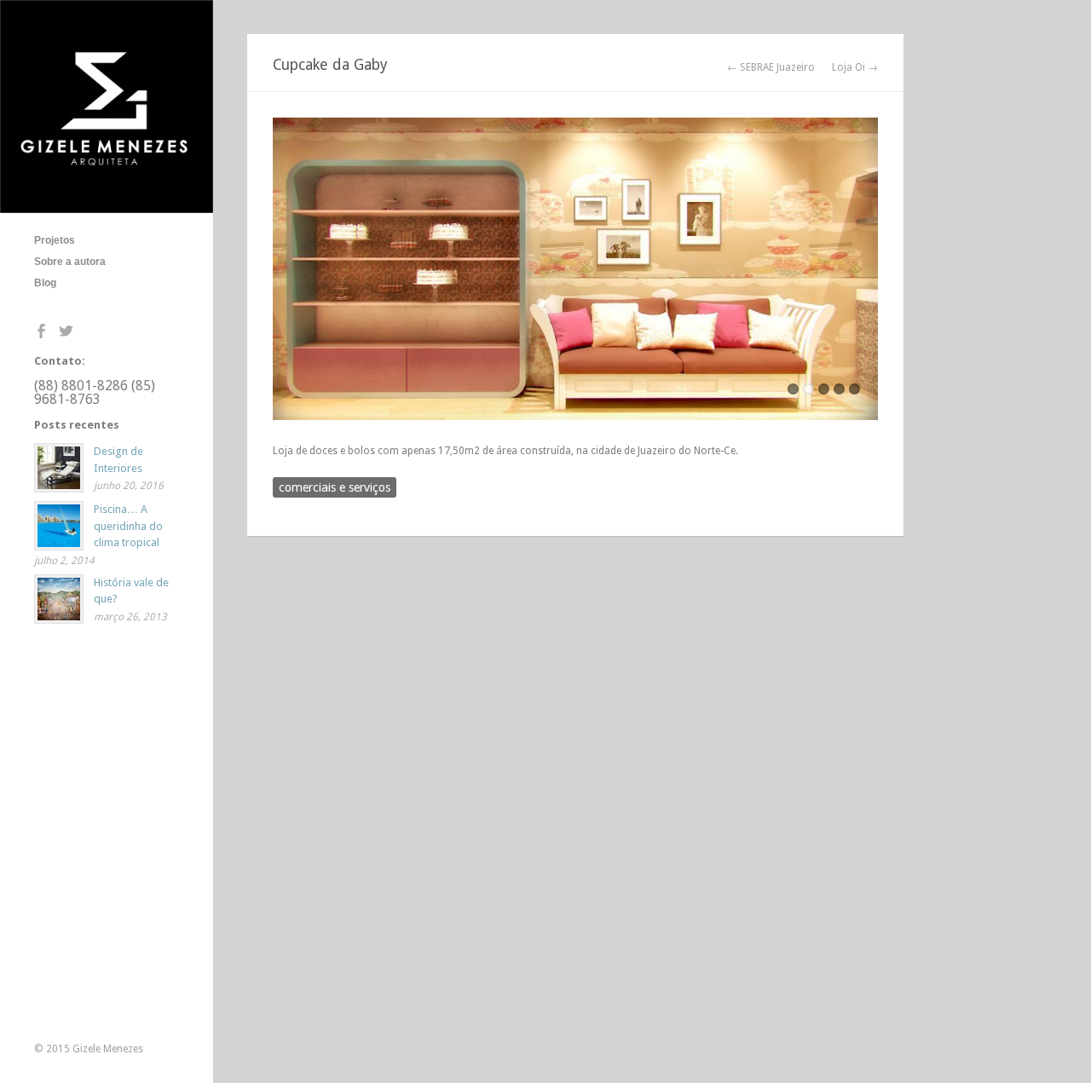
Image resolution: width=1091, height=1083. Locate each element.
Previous (285, 273)
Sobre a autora (70, 262)
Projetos (54, 240)
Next (865, 273)
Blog (45, 283)
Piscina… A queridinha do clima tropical (128, 526)
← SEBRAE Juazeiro (771, 67)
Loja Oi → (855, 67)
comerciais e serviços (334, 487)
